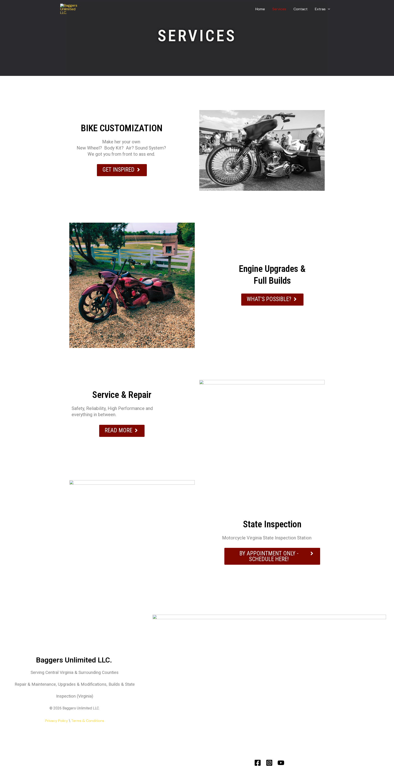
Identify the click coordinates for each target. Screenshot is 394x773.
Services (279, 9)
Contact (300, 9)
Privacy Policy (56, 720)
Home (260, 9)
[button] (328, 9)
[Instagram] (269, 762)
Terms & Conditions (87, 720)
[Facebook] (257, 762)
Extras (320, 9)
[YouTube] (280, 762)
